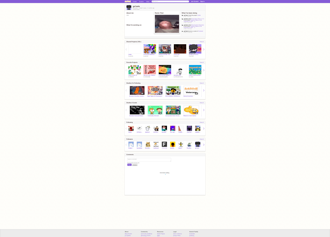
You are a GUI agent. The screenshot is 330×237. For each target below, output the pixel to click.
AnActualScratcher (179, 76)
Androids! (200, 31)
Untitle (199, 15)
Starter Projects (161, 234)
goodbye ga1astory (193, 54)
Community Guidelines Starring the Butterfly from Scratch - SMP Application (150, 54)
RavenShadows (148, 148)
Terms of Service (177, 234)
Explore (141, 1)
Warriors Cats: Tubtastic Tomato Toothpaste (150, 75)
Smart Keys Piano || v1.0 (197, 19)
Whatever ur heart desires (189, 115)
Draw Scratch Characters (197, 25)
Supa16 (180, 148)
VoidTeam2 (156, 148)
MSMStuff (132, 76)
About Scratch (128, 234)
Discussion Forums (146, 235)
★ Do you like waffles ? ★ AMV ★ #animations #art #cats (165, 75)
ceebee (191, 76)
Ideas (147, 1)
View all (202, 41)
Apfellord (147, 132)
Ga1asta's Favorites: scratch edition (137, 96)
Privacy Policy (176, 235)
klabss (130, 132)
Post (129, 165)
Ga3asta (172, 148)
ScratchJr (191, 235)
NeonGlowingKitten (164, 76)
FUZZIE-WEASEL (181, 132)
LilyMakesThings (198, 132)
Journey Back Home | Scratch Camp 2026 (173, 115)
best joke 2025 (177, 75)
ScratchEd (192, 234)
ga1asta (186, 19)
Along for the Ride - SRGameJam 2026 (165, 54)
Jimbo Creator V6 (132, 75)
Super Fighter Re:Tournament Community (155, 96)
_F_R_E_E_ (164, 148)
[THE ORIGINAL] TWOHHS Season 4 (173, 96)
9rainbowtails (147, 76)
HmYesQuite (156, 132)
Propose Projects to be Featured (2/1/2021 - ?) (193, 20)
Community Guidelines (146, 234)
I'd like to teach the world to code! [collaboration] (195, 75)
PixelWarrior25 (189, 148)
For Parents (128, 235)
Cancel (134, 165)
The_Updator (173, 132)
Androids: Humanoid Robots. (136, 115)
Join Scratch (195, 1)
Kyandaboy (139, 148)
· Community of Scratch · (153, 115)
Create (135, 1)
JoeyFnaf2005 (189, 132)
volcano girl (176, 54)
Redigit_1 (130, 148)
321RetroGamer (139, 132)
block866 (164, 132)
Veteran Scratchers (188, 96)
